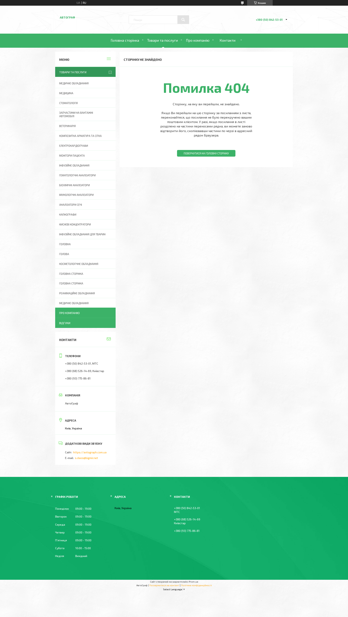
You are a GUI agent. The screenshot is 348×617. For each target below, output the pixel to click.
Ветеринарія (67, 126)
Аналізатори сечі (70, 204)
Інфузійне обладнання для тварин (82, 234)
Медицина (66, 93)
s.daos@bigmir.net (86, 458)
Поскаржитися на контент (164, 585)
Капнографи (67, 214)
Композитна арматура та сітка (80, 135)
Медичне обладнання (74, 83)
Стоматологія (68, 103)
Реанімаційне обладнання (77, 293)
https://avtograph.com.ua (90, 452)
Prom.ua (193, 581)
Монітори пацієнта (72, 155)
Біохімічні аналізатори (74, 185)
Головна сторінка (125, 40)
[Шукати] (183, 20)
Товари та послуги (162, 40)
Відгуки (64, 323)
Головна (65, 244)
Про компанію (197, 40)
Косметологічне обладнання (78, 264)
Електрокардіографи (73, 145)
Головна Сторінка (71, 283)
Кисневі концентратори (75, 224)
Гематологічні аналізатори (77, 175)
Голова (64, 254)
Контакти (227, 40)
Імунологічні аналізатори (76, 194)
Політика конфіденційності (196, 585)
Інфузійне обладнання (74, 165)
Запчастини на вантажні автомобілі (76, 114)
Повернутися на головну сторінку (206, 153)
